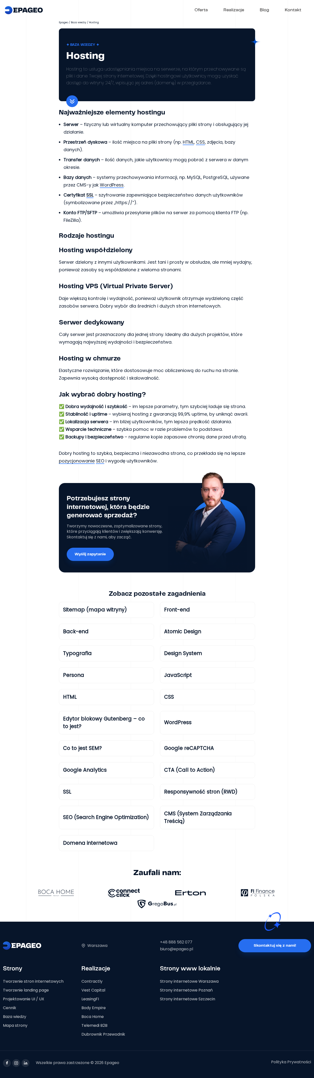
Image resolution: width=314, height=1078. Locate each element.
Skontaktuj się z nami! (275, 945)
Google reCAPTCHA (189, 748)
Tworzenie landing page (26, 990)
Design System (183, 653)
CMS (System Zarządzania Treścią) (198, 817)
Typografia (77, 653)
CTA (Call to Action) (189, 769)
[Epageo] (24, 10)
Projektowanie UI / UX (23, 999)
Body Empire (93, 1008)
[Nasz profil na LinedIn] (25, 1063)
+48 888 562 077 (176, 942)
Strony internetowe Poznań (186, 990)
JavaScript (178, 675)
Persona (73, 675)
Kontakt (293, 10)
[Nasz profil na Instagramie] (16, 1063)
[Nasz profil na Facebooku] (7, 1063)
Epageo (63, 22)
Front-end (177, 609)
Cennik (9, 1008)
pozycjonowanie (77, 461)
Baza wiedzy (78, 22)
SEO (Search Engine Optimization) (106, 817)
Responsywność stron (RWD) (200, 791)
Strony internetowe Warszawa (189, 981)
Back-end (76, 631)
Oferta (201, 10)
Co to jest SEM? (82, 748)
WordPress (112, 185)
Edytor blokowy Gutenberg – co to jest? (104, 722)
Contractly (92, 981)
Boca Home (92, 1016)
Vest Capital (93, 990)
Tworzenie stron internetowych (33, 981)
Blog (264, 10)
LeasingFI (90, 999)
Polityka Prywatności (291, 1062)
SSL (89, 195)
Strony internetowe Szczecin (187, 999)
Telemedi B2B (94, 1025)
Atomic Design (182, 631)
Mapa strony (15, 1025)
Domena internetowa (90, 842)
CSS (200, 142)
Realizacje (233, 10)
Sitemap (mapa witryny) (95, 609)
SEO (100, 461)
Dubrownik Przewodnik (103, 1034)
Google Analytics (85, 769)
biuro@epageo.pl (176, 949)
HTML (188, 142)
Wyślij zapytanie (90, 554)
